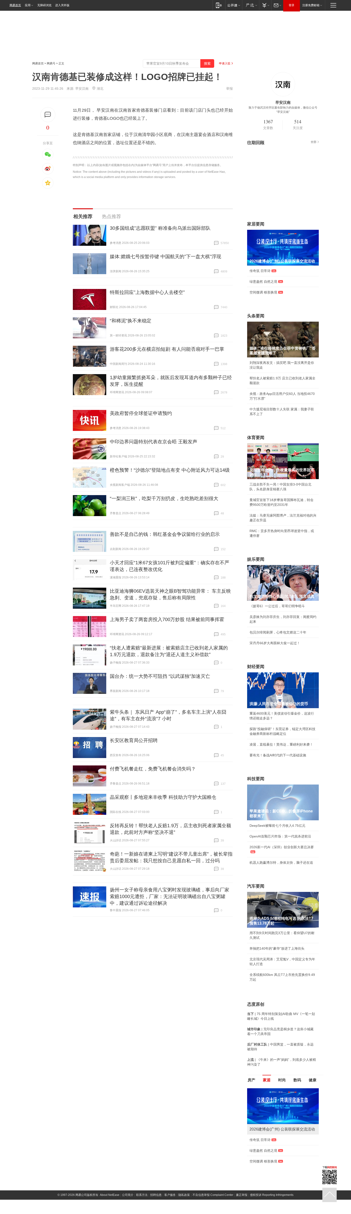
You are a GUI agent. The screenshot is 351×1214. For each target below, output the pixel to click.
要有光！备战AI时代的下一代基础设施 (278, 755)
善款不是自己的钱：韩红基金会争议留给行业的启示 (165, 534)
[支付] (265, 5)
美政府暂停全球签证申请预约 (141, 413)
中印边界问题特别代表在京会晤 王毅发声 (153, 441)
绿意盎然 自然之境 (263, 281)
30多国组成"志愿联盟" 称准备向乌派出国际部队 (160, 228)
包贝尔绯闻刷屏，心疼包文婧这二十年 (278, 632)
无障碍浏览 (44, 5)
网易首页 (15, 5)
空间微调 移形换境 (263, 292)
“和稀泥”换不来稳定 (130, 320)
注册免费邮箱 (310, 5)
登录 (291, 5)
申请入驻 (224, 63)
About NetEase (109, 1195)
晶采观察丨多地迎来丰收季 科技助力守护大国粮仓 (163, 797)
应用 (28, 5)
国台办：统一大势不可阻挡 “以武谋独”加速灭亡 (160, 676)
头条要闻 (255, 316)
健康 (312, 1080)
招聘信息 (156, 1195)
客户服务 (170, 1195)
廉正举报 (241, 1195)
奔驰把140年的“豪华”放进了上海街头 (277, 948)
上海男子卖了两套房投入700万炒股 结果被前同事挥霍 (167, 619)
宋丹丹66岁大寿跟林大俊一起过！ (275, 643)
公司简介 (127, 1195)
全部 (313, 142)
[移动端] (219, 5)
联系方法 (142, 1195)
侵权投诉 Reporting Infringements (271, 1195)
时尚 (282, 1080)
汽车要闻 (255, 886)
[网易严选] (250, 5)
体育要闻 (255, 437)
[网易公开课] (233, 5)
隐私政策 (184, 1195)
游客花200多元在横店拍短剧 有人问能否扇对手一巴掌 (167, 349)
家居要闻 (255, 224)
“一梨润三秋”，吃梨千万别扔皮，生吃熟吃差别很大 (164, 498)
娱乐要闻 (255, 559)
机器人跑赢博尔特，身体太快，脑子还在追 (281, 862)
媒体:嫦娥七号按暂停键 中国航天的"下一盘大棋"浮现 (165, 256)
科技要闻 (255, 778)
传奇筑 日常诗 (260, 271)
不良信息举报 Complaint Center (212, 1195)
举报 (229, 88)
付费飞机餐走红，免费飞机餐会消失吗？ (153, 768)
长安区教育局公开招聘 (134, 740)
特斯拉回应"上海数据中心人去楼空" (147, 292)
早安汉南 (82, 88)
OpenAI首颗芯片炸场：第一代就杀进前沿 (280, 836)
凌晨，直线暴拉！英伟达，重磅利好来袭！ (281, 744)
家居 (267, 1080)
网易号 (51, 63)
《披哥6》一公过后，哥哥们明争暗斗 (277, 606)
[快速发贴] (47, 114)
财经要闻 (255, 666)
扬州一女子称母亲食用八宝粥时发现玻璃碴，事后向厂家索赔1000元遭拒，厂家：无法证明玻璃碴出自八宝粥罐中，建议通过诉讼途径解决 (169, 896)
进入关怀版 (62, 5)
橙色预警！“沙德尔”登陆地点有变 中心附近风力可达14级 (170, 470)
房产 (251, 1080)
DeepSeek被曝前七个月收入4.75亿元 (277, 825)
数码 (297, 1080)
